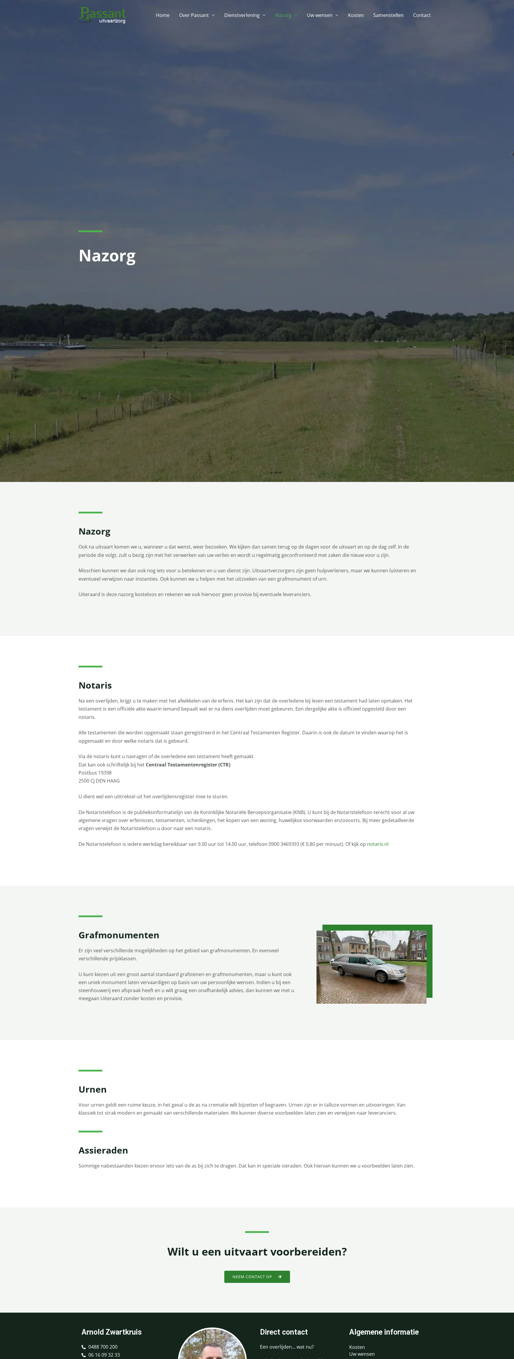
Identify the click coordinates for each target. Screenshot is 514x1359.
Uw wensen (320, 15)
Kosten (356, 15)
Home (163, 15)
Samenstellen (388, 15)
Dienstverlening (242, 15)
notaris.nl (377, 844)
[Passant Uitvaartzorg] (102, 14)
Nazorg (283, 15)
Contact (422, 15)
